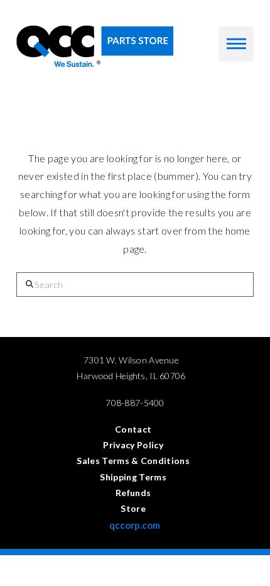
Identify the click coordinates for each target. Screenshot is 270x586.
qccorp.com (134, 525)
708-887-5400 (134, 402)
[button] (236, 44)
